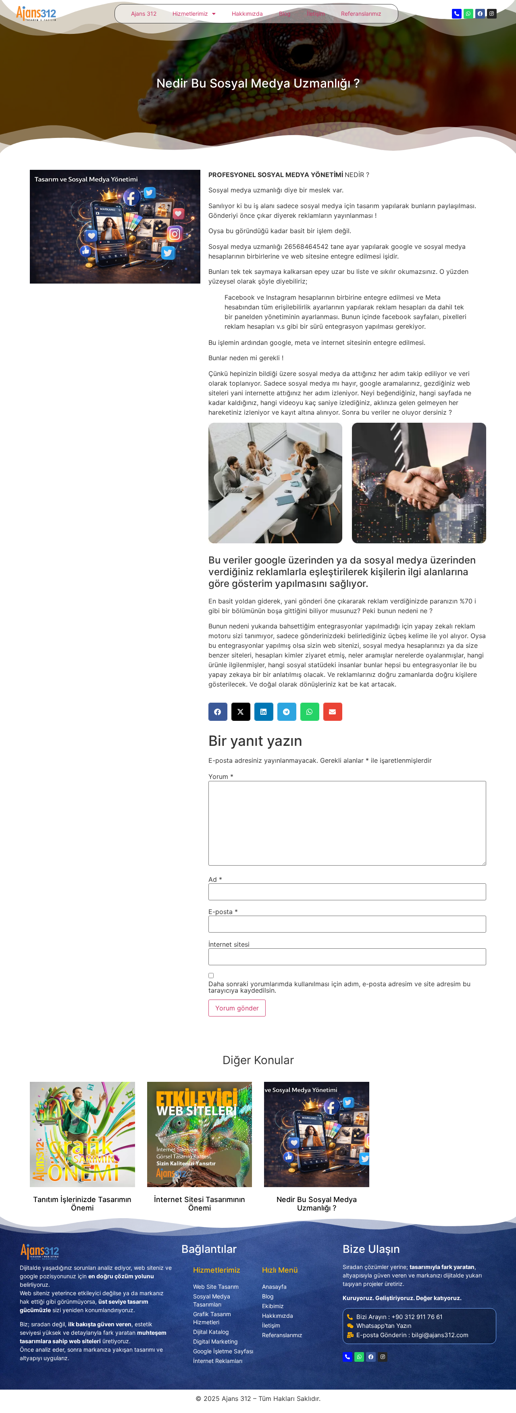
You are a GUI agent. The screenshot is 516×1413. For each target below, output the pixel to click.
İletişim (316, 13)
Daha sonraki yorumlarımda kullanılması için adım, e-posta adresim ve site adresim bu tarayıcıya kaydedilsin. (339, 987)
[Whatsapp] (468, 14)
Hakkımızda (247, 13)
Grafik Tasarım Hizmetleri (212, 1318)
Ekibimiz (273, 1305)
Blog (285, 13)
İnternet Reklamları (217, 1360)
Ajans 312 (143, 13)
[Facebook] (480, 14)
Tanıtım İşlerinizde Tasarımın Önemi (82, 1204)
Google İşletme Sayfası (223, 1351)
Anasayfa (274, 1286)
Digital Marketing (215, 1341)
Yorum (220, 776)
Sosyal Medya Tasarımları (211, 1300)
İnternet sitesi (229, 944)
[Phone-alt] (457, 14)
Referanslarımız (361, 13)
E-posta (223, 911)
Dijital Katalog (211, 1331)
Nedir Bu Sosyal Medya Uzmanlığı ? (317, 1204)
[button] (217, 712)
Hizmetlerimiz (190, 13)
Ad (215, 879)
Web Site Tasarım (216, 1286)
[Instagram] (492, 14)
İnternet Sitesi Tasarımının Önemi (199, 1204)
